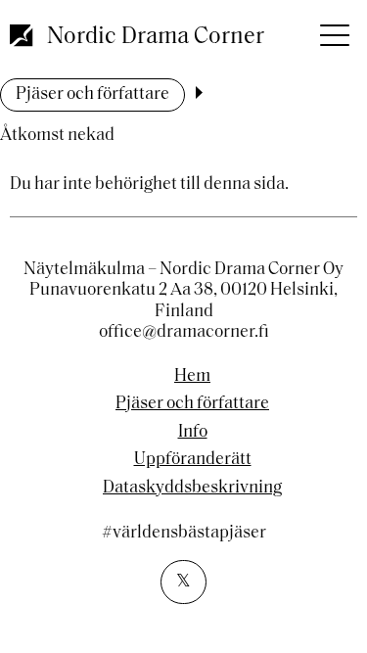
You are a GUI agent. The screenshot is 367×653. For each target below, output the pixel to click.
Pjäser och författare (92, 95)
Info (192, 433)
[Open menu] (332, 29)
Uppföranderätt (193, 460)
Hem (192, 377)
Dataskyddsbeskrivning (192, 488)
